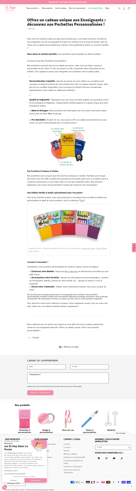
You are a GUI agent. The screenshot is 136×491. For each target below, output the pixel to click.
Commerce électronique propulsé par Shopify (40, 490)
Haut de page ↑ (121, 433)
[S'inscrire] (128, 447)
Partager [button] (36, 337)
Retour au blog (71, 347)
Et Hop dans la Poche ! (18, 490)
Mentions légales (70, 454)
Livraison (67, 447)
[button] (33, 8)
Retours (67, 451)
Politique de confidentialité (74, 457)
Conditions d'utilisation (73, 467)
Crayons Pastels (101, 248)
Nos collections (71, 272)
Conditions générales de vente (73, 462)
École (82, 201)
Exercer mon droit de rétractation (72, 471)
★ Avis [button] (134, 247)
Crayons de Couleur (88, 248)
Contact (67, 444)
